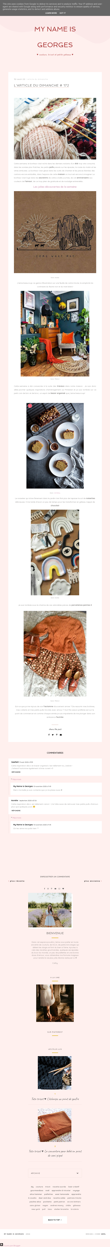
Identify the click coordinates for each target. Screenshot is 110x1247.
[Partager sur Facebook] (49, 735)
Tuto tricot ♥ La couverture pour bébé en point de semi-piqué (55, 1153)
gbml (103, 1234)
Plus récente (17, 881)
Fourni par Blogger (11, 1245)
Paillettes (48, 1194)
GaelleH (15, 762)
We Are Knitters (74, 1202)
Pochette (47, 1202)
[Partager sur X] (53, 735)
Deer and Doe (45, 1198)
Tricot (48, 1187)
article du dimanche (37, 79)
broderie (75, 1209)
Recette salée (59, 1198)
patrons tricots (74, 1198)
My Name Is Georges (23, 786)
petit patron (59, 1202)
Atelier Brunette (61, 1209)
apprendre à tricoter (61, 1190)
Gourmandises (37, 1190)
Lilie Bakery (57, 493)
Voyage (76, 1190)
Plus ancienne (92, 881)
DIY (32, 1187)
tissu (50, 1209)
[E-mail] (61, 735)
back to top (54, 1220)
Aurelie (14, 800)
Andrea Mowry (57, 1205)
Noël (47, 1190)
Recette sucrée (59, 1187)
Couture (39, 1187)
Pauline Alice (35, 1202)
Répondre (16, 772)
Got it (63, 13)
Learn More (51, 13)
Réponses (16, 779)
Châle (68, 1205)
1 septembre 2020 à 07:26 (27, 801)
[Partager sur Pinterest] (57, 735)
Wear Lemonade (62, 1194)
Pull (44, 1209)
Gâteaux (76, 1205)
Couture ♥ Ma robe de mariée (55, 1003)
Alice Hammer (36, 1194)
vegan (46, 1205)
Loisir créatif (73, 1187)
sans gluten (35, 1205)
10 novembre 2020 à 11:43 (42, 786)
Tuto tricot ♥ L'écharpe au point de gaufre (55, 1099)
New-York (36, 1209)
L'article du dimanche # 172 (41, 85)
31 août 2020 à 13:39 (26, 762)
